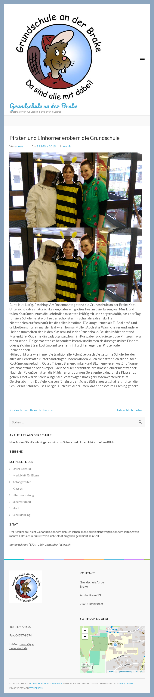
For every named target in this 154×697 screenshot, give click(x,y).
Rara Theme (126, 683)
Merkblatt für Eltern (26, 475)
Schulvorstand (22, 501)
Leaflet (111, 671)
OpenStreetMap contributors (131, 671)
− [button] (85, 636)
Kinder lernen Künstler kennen (31, 410)
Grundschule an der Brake (43, 105)
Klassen (18, 488)
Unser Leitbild (22, 468)
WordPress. (36, 688)
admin (19, 146)
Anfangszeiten (22, 482)
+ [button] (85, 630)
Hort (16, 508)
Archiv (67, 146)
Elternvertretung (23, 495)
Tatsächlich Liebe (129, 410)
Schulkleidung (21, 514)
